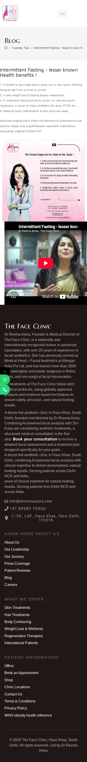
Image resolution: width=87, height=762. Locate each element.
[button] (32, 534)
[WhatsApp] (5, 379)
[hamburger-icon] (63, 14)
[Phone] (5, 390)
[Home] (5, 47)
